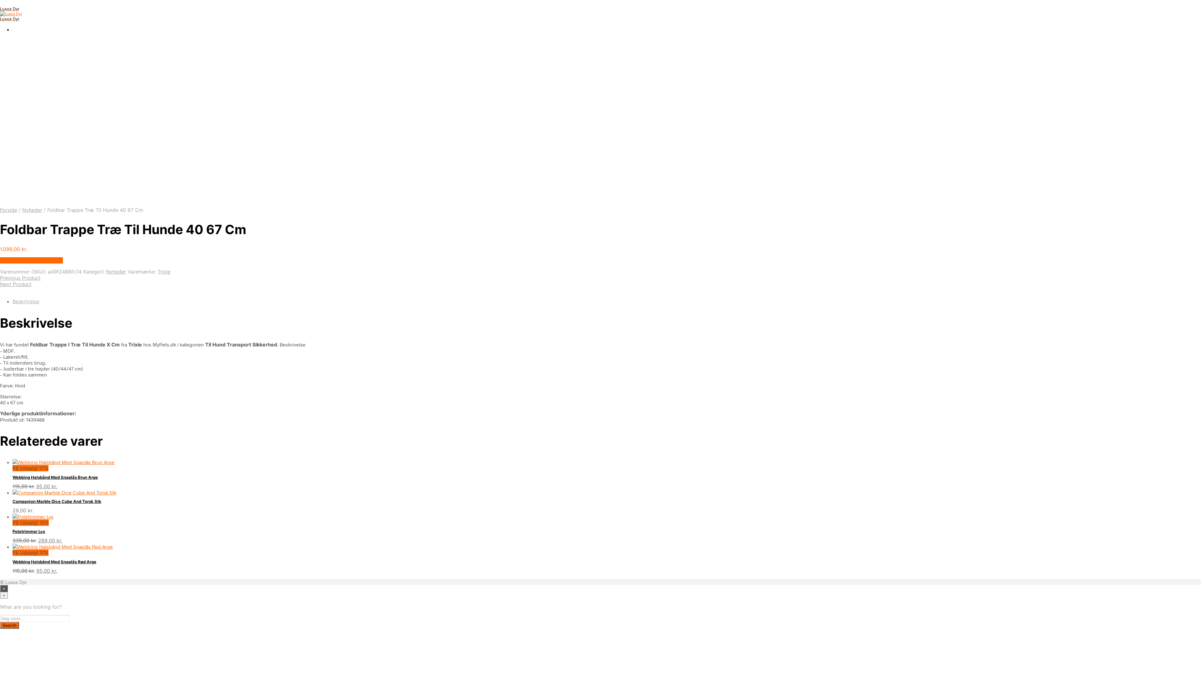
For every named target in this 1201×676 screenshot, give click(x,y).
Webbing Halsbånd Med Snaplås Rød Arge (54, 561)
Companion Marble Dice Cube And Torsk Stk (57, 501)
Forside (8, 210)
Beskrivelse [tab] (26, 301)
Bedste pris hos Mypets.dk (31, 260)
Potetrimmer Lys (29, 531)
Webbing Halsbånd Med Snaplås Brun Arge (55, 477)
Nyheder (32, 210)
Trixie (164, 272)
